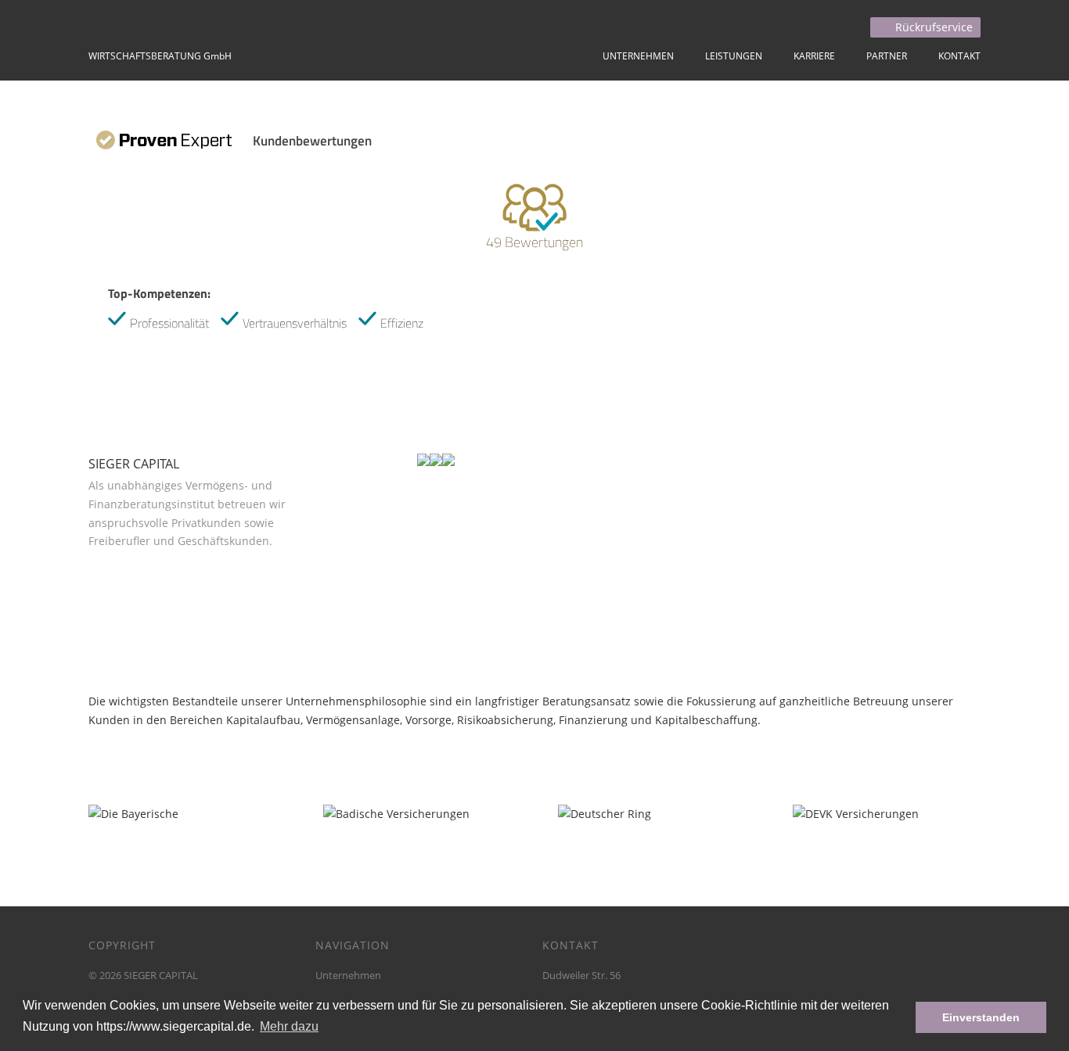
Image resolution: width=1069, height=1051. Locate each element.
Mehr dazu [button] (289, 1026)
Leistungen (733, 56)
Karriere (814, 56)
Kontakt (959, 56)
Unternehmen (638, 56)
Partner (886, 56)
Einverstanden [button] (981, 1017)
